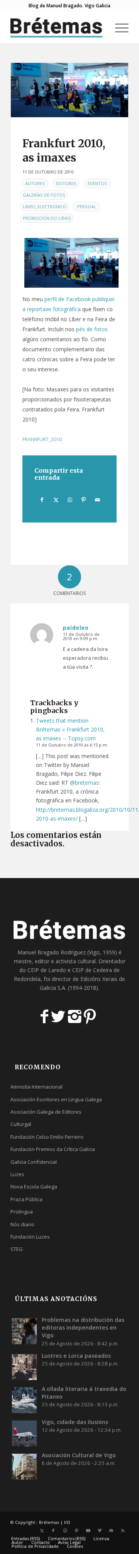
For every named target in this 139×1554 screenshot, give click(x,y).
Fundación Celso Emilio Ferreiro (46, 1136)
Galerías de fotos (44, 195)
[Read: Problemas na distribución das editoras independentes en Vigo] (24, 1331)
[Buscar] (99, 27)
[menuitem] (99, 27)
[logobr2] (57, 27)
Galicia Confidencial (33, 1161)
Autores (35, 183)
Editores (66, 183)
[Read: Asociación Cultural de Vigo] (24, 1466)
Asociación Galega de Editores (45, 1111)
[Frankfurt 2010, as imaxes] (69, 90)
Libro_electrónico (44, 206)
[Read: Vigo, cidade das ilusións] (24, 1433)
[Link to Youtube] (88, 1530)
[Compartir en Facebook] (42, 499)
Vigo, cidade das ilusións (75, 1422)
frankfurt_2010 (42, 439)
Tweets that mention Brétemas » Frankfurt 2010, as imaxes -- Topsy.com (70, 729)
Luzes (17, 1174)
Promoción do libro (47, 218)
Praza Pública (26, 1199)
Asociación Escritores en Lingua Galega (56, 1099)
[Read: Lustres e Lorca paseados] (24, 1366)
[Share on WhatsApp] (69, 499)
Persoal (86, 206)
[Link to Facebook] (53, 1530)
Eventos (97, 183)
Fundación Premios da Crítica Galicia (52, 1149)
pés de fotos (92, 329)
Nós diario (22, 1224)
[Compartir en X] (56, 499)
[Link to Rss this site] (123, 1530)
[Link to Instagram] (65, 1530)
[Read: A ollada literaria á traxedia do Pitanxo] (24, 1400)
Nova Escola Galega (33, 1186)
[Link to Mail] (111, 1530)
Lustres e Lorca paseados (76, 1355)
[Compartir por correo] (97, 499)
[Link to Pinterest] (76, 1530)
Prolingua (21, 1211)
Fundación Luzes (30, 1236)
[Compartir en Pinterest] (83, 499)
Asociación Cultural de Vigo (79, 1455)
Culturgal (20, 1124)
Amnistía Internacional (36, 1086)
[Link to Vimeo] (99, 1530)
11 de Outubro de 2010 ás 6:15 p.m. (72, 745)
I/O (67, 1522)
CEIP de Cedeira (92, 970)
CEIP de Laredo (46, 970)
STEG (16, 1249)
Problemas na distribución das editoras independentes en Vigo (83, 1327)
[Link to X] (41, 1530)
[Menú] (118, 27)
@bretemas (84, 782)
